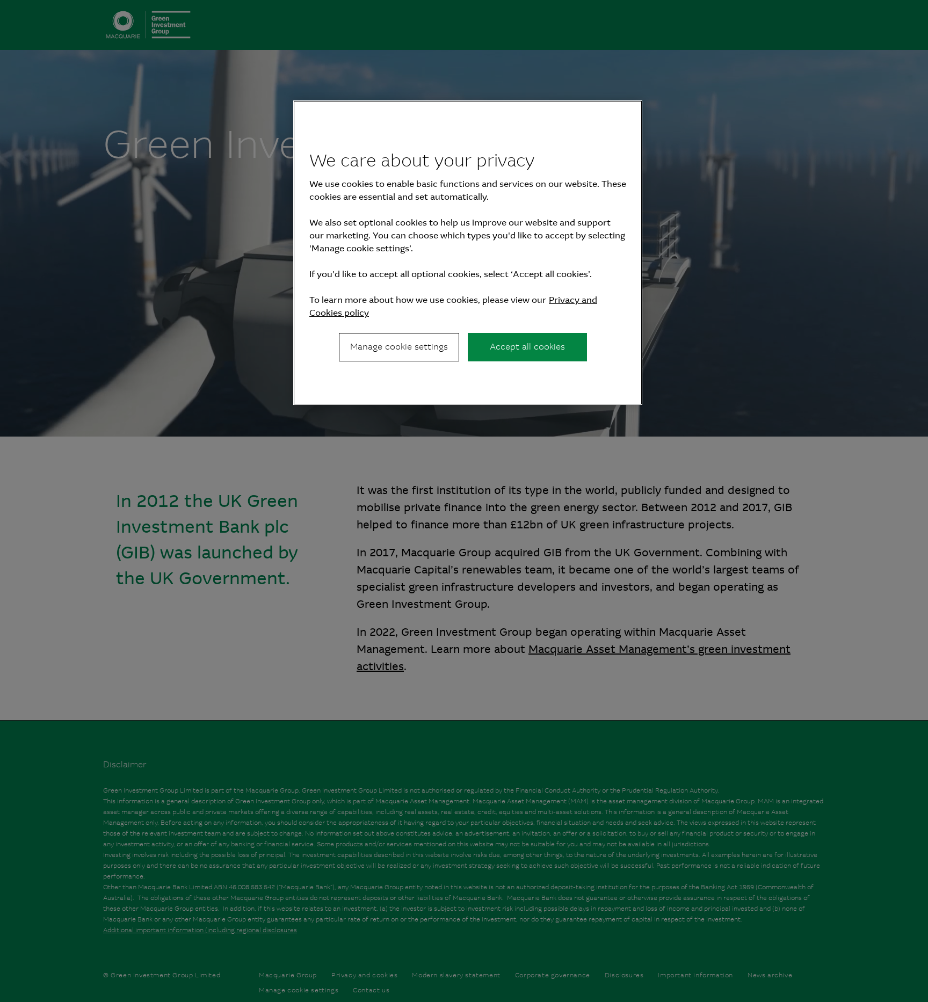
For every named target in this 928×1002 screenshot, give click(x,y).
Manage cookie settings (399, 346)
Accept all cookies (527, 346)
